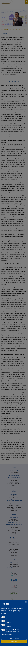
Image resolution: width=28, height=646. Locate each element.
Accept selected (14, 638)
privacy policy (6, 613)
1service (8, 618)
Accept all (14, 641)
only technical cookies (7, 634)
